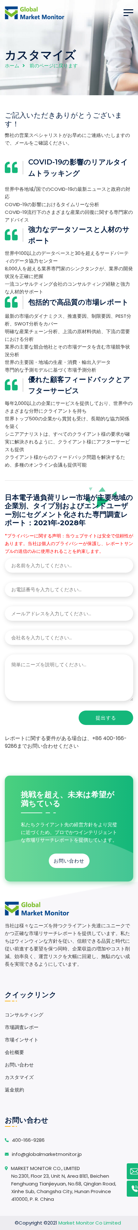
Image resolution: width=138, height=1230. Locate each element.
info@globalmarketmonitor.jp (47, 1154)
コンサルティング (24, 1014)
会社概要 (14, 1052)
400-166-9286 (28, 1140)
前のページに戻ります (54, 65)
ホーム (12, 65)
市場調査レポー (22, 1027)
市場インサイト (22, 1039)
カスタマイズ (19, 1077)
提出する (106, 717)
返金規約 (14, 1089)
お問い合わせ (69, 860)
